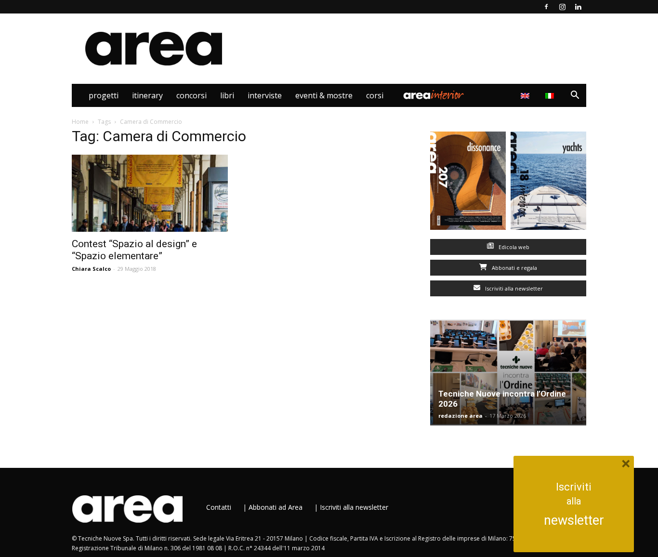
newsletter (574, 520)
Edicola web (513, 247)
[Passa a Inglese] (526, 95)
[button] (574, 96)
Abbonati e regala (513, 267)
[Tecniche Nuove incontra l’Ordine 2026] (508, 372)
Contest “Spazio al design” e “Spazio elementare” (134, 250)
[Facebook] (546, 6)
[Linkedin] (578, 6)
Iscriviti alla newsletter (513, 288)
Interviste (265, 95)
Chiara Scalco (91, 268)
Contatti (218, 507)
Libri (227, 95)
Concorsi (191, 95)
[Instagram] (562, 6)
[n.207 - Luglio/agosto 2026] (468, 183)
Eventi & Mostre (324, 95)
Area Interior (433, 95)
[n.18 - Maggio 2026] (548, 183)
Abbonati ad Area (276, 507)
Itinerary (147, 95)
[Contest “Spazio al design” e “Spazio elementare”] (150, 193)
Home (80, 122)
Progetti (103, 95)
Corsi (374, 95)
